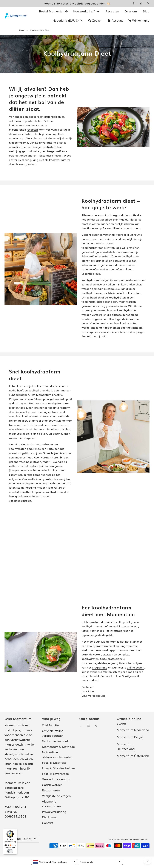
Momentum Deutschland (126, 746)
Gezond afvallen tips (56, 779)
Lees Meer (88, 691)
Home (21, 30)
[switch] (10, 851)
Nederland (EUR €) (66, 20)
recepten (32, 129)
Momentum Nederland (133, 729)
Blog (146, 11)
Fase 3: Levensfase (55, 773)
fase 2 (23, 412)
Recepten (112, 11)
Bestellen (87, 687)
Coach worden (52, 784)
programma (99, 667)
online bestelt (135, 667)
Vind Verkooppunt (93, 695)
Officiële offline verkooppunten (52, 733)
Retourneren (51, 790)
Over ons (131, 11)
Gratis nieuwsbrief (55, 741)
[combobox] (53, 862)
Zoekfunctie (50, 725)
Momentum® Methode (58, 746)
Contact (47, 822)
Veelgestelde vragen (56, 795)
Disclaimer (49, 817)
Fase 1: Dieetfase (54, 762)
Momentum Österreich (133, 755)
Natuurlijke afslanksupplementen (57, 754)
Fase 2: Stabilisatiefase (58, 768)
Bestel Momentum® (53, 11)
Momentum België (130, 736)
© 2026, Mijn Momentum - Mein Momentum (128, 839)
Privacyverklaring (54, 811)
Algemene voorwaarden (51, 803)
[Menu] (15, 830)
